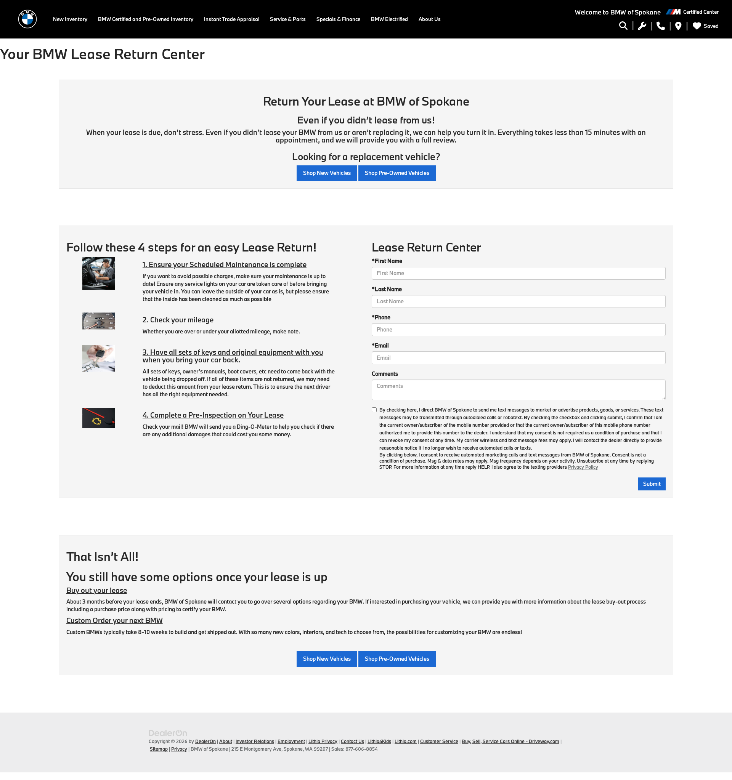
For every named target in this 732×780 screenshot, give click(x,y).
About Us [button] (430, 19)
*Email (380, 345)
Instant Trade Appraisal (231, 19)
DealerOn (205, 741)
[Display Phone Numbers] (661, 27)
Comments (385, 373)
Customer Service (439, 741)
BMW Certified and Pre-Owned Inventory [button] (145, 19)
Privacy (179, 749)
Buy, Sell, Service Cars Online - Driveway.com (510, 741)
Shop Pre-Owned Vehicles (397, 172)
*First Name (387, 260)
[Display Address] (678, 27)
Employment (291, 741)
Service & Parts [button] (288, 19)
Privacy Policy (583, 467)
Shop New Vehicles (327, 172)
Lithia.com (406, 741)
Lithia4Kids (379, 741)
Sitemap (159, 749)
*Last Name (387, 289)
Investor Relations (255, 741)
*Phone (381, 317)
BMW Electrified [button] (389, 19)
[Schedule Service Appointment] (642, 27)
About (225, 741)
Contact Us (352, 741)
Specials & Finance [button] (338, 19)
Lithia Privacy (322, 741)
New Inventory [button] (70, 19)
